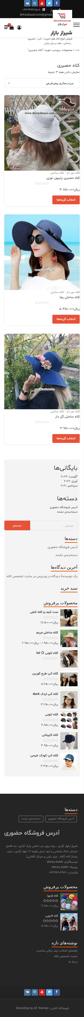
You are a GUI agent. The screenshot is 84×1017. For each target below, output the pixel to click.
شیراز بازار (61, 33)
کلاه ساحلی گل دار (67, 416)
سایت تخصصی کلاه (19, 576)
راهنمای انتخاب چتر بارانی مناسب (57, 951)
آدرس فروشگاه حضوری (64, 507)
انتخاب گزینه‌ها (66, 200)
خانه (77, 50)
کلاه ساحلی (57, 173)
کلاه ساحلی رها (70, 297)
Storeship (22, 1008)
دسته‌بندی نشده (67, 512)
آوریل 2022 (71, 481)
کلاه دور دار (73, 173)
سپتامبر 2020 (69, 486)
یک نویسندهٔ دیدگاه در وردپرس (57, 576)
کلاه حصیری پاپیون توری (63, 178)
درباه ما (73, 962)
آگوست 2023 (69, 477)
